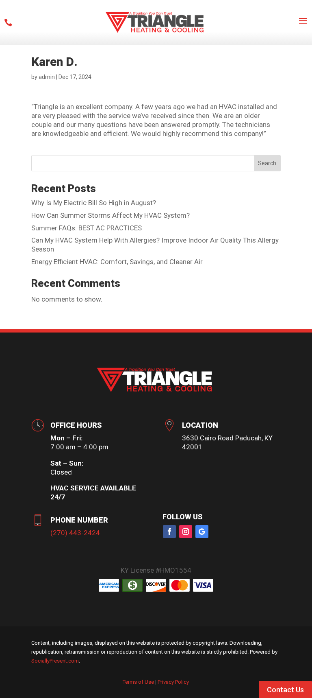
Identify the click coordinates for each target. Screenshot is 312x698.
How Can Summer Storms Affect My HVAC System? (110, 215)
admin (47, 77)
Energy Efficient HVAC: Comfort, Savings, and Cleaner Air (117, 262)
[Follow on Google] (201, 531)
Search (267, 163)
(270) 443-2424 (75, 533)
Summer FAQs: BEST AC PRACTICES (86, 228)
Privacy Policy (173, 682)
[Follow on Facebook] (169, 531)
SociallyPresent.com (55, 661)
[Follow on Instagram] (185, 531)
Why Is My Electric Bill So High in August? (93, 203)
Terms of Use (138, 682)
